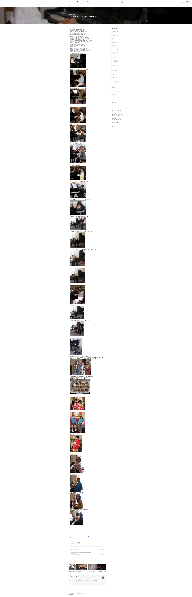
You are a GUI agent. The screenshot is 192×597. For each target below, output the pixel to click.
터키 (113, 74)
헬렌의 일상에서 (115, 31)
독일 (113, 56)
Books (113, 86)
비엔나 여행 (113, 110)
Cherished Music (115, 81)
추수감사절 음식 (114, 113)
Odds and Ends (114, 94)
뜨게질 (121, 111)
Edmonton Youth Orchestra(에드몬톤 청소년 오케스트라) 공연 (81, 552)
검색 (120, 2)
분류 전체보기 (115, 28)
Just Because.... (115, 91)
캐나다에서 (114, 46)
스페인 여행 (119, 122)
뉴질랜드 (114, 73)
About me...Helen (115, 30)
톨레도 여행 (119, 110)
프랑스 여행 (115, 119)
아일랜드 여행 (119, 119)
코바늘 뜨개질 (116, 122)
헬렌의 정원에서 (114, 34)
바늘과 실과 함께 (115, 35)
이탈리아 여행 (119, 113)
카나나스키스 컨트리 (119, 114)
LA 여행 (119, 111)
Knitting (117, 115)
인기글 (115, 102)
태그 (73, 5)
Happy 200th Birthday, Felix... (76, 549)
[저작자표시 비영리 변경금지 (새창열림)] (81, 542)
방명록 (78, 5)
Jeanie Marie (114, 39)
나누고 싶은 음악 (114, 83)
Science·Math (114, 93)
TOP (122, 593)
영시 (116, 114)
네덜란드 (114, 69)
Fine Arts (114, 87)
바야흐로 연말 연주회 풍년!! (75, 554)
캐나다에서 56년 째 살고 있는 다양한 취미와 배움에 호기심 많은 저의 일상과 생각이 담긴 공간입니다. (84, 580)
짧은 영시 (113, 122)
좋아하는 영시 (114, 77)
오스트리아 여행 (119, 118)
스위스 (113, 66)
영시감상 (115, 118)
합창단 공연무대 (75, 547)
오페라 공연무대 (114, 90)
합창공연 (121, 115)
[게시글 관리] (75, 542)
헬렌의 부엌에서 (115, 32)
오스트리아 (114, 57)
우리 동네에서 (114, 45)
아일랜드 (114, 62)
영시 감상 (116, 110)
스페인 (113, 60)
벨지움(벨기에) (114, 70)
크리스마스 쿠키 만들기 (114, 111)
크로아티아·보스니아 (115, 65)
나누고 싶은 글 (114, 78)
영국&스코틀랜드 (115, 61)
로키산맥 (114, 52)
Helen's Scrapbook (115, 76)
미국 (113, 53)
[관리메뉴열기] (190, 1)
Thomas (113, 38)
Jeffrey (114, 42)
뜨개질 (112, 119)
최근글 (112, 102)
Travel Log (114, 49)
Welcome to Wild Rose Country (79, 2)
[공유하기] (73, 542)
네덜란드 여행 (113, 115)
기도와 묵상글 (114, 80)
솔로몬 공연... (73, 553)
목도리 (119, 115)
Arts (71, 547)
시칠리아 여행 (113, 114)
